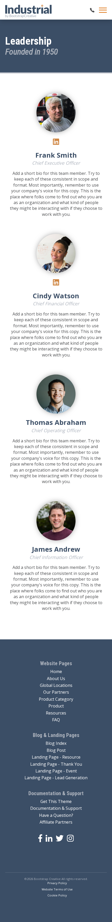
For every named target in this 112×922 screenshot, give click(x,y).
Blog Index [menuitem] (56, 743)
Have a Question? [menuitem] (56, 815)
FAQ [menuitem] (56, 720)
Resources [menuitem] (56, 713)
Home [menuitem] (56, 671)
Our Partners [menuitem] (56, 692)
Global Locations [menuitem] (56, 685)
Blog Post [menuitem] (56, 750)
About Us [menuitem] (56, 678)
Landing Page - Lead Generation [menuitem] (56, 778)
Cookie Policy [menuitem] (57, 895)
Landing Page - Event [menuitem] (56, 771)
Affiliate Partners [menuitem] (56, 822)
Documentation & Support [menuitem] (56, 808)
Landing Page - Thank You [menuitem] (56, 764)
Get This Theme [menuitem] (56, 801)
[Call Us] (92, 10)
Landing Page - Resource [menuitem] (56, 757)
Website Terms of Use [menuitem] (57, 889)
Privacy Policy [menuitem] (57, 883)
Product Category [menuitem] (56, 699)
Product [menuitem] (56, 706)
